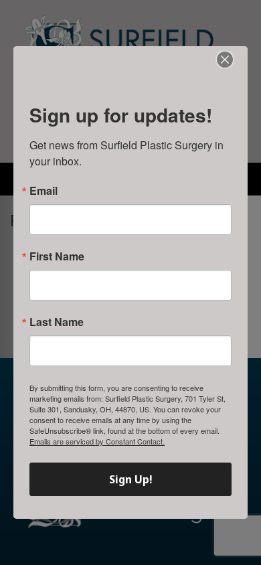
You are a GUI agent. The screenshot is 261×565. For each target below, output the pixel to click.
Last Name (56, 322)
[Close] (225, 59)
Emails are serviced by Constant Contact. (97, 441)
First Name (56, 256)
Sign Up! (131, 479)
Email (43, 190)
